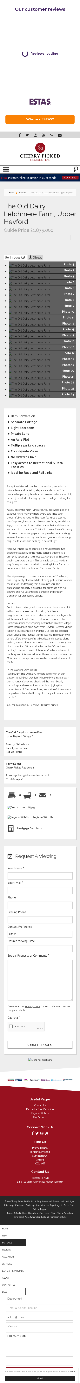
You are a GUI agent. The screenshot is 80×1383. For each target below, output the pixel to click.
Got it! (40, 1378)
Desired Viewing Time (21, 941)
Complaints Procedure (39, 1213)
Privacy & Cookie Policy (17, 1213)
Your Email (15, 883)
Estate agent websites (35, 1205)
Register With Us (40, 1113)
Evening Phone (17, 912)
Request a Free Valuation (40, 1109)
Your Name (16, 868)
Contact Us (40, 1105)
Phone (12, 898)
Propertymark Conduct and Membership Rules (45, 1217)
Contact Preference (20, 927)
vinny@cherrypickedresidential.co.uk (29, 775)
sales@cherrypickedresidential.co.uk (43, 1182)
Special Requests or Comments (28, 956)
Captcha (14, 1018)
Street (37, 257)
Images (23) (17, 257)
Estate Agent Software (14, 1205)
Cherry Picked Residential (20, 768)
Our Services (40, 1117)
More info (71, 1371)
